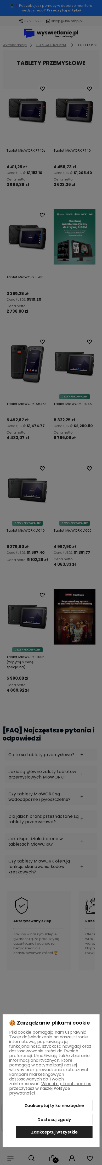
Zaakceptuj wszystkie (54, 1132)
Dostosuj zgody (54, 1120)
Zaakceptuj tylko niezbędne (54, 1106)
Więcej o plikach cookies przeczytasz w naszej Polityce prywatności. (50, 1088)
